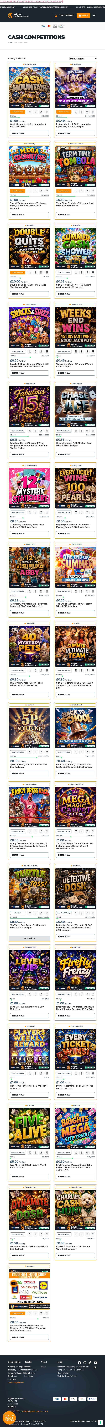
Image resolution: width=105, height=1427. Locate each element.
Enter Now (18, 133)
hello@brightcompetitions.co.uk (35, 1411)
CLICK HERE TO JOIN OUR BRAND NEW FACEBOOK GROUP (30, 1)
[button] (9, 1417)
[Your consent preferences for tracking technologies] (100, 1422)
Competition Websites (80, 1421)
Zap (95, 1421)
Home (10, 42)
